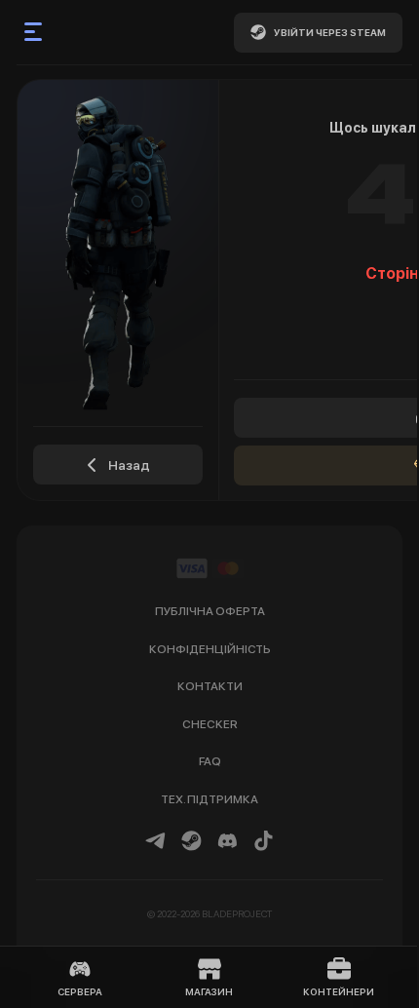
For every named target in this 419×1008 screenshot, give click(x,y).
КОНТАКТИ (210, 686)
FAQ (210, 761)
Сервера (79, 991)
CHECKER (210, 724)
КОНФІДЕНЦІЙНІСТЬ (210, 649)
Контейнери (338, 991)
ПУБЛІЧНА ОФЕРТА (210, 611)
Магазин (209, 991)
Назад (129, 465)
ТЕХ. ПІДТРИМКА (209, 799)
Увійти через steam (330, 32)
